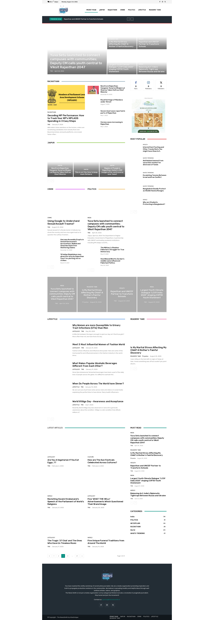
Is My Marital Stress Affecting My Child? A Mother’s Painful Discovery (148, 350)
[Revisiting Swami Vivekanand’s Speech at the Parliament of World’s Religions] (66, 482)
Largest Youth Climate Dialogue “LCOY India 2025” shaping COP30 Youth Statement (147, 480)
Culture (91, 457)
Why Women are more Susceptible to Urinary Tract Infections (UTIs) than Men (96, 326)
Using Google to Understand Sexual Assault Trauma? (63, 222)
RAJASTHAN (51, 112)
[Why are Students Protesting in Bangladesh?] (135, 202)
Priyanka (145, 356)
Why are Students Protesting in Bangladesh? (154, 203)
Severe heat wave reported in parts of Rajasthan (113, 112)
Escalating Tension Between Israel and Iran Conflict (154, 176)
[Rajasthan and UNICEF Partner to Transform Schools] (152, 37)
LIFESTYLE (76, 387)
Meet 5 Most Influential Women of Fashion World (98, 344)
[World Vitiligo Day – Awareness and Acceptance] (59, 407)
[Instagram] (162, 1)
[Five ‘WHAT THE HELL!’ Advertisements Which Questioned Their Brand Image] (106, 482)
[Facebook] (159, 1)
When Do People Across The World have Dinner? (98, 383)
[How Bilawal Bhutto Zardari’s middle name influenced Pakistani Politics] (93, 262)
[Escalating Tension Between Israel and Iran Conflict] (135, 175)
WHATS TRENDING (148, 158)
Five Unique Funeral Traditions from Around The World (106, 541)
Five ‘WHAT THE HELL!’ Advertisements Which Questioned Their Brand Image (105, 501)
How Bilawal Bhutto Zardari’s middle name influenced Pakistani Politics (112, 261)
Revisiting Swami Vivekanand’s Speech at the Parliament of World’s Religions (65, 501)
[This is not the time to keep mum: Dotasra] (86, 161)
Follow (148, 81)
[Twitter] (165, 1)
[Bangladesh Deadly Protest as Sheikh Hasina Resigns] (135, 188)
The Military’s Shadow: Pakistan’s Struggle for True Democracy (112, 250)
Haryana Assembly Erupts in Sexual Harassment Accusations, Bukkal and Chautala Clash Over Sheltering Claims (72, 244)
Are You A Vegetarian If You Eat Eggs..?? (63, 461)
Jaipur (51, 143)
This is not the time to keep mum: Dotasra (86, 173)
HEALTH (141, 39)
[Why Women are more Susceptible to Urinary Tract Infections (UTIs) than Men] (59, 331)
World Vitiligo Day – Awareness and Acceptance (97, 401)
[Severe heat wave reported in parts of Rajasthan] (93, 113)
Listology (76, 331)
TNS (48, 124)
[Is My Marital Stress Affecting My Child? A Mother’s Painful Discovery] (122, 37)
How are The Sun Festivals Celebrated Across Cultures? (102, 461)
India (52, 51)
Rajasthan (53, 81)
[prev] (128, 19)
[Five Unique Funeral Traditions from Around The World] (106, 523)
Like (136, 81)
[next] (132, 19)
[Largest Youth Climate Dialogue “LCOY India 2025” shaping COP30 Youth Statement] (122, 62)
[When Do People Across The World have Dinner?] (59, 388)
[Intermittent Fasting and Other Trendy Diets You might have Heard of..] (135, 148)
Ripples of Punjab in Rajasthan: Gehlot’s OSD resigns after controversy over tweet (112, 171)
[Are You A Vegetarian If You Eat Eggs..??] (66, 442)
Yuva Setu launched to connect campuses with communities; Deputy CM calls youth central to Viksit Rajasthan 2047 (106, 225)
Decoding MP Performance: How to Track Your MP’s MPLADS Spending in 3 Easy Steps (65, 118)
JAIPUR (60, 165)
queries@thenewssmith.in (111, 599)
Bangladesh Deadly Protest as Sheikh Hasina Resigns (154, 190)
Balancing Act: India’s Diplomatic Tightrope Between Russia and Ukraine (148, 494)
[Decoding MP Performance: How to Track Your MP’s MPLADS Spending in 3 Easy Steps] (66, 97)
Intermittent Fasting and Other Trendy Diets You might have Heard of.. (153, 149)
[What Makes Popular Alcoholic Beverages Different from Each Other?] (59, 369)
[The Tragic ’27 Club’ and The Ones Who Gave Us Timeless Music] (66, 523)
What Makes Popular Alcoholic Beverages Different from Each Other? (94, 364)
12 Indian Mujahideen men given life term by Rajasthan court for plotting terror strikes (72, 257)
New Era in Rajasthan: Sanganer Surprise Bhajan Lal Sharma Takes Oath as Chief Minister (113, 89)
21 (77, 556)
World (141, 64)
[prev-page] (48, 180)
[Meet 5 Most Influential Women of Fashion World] (59, 350)
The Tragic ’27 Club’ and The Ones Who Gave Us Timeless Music (64, 541)
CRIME (49, 217)
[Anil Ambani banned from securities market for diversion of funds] (135, 161)
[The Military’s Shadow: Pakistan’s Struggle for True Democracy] (93, 251)
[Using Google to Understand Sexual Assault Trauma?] (66, 204)
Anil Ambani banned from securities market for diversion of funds (153, 163)
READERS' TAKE (113, 39)
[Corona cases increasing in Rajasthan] (93, 124)
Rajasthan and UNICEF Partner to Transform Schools (145, 467)
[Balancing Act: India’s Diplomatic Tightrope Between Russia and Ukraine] (152, 62)
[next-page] (52, 180)
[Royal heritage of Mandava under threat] (93, 102)
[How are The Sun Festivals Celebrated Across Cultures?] (106, 442)
